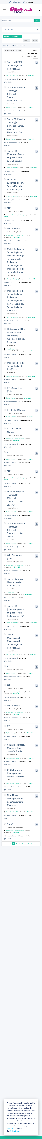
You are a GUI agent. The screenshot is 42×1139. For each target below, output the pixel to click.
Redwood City (8, 626)
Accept (36, 1101)
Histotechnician (10, 349)
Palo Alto (7, 79)
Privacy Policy (11, 1128)
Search (37, 20)
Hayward (7, 241)
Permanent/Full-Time (27, 199)
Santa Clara (8, 171)
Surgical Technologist (11, 167)
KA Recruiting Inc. (12, 275)
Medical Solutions (12, 72)
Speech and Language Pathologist (15, 215)
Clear (35, 40)
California (13, 79)
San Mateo (8, 787)
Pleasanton (8, 111)
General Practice (21, 107)
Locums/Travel (23, 79)
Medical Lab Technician (12, 758)
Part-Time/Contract (25, 401)
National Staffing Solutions (15, 211)
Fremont (7, 379)
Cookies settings (15, 1131)
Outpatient (19, 398)
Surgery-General (23, 167)
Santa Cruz (8, 401)
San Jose (7, 321)
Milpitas (7, 282)
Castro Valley (8, 570)
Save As (26, 40)
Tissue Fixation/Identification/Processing (14, 350)
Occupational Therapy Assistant (14, 235)
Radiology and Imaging (12, 75)
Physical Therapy (10, 107)
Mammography (24, 654)
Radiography (23, 75)
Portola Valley (8, 420)
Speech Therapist (31, 215)
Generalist (23, 758)
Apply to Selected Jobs (13, 50)
